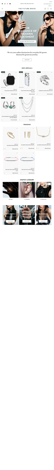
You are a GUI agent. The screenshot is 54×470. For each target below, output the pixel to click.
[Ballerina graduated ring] (11, 135)
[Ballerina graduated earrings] (27, 134)
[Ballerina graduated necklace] (43, 134)
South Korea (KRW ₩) (47, 3)
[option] (27, 28)
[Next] (38, 4)
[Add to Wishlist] (16, 72)
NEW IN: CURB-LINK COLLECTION (27, 3)
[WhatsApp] (7, 3)
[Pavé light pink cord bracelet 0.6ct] (11, 159)
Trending (27, 124)
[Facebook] (2, 3)
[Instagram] (5, 3)
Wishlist (50, 1)
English (49, 5)
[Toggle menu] (3, 8)
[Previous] (16, 4)
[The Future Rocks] (27, 8)
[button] (25, 45)
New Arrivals (27, 68)
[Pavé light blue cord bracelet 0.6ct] (27, 159)
